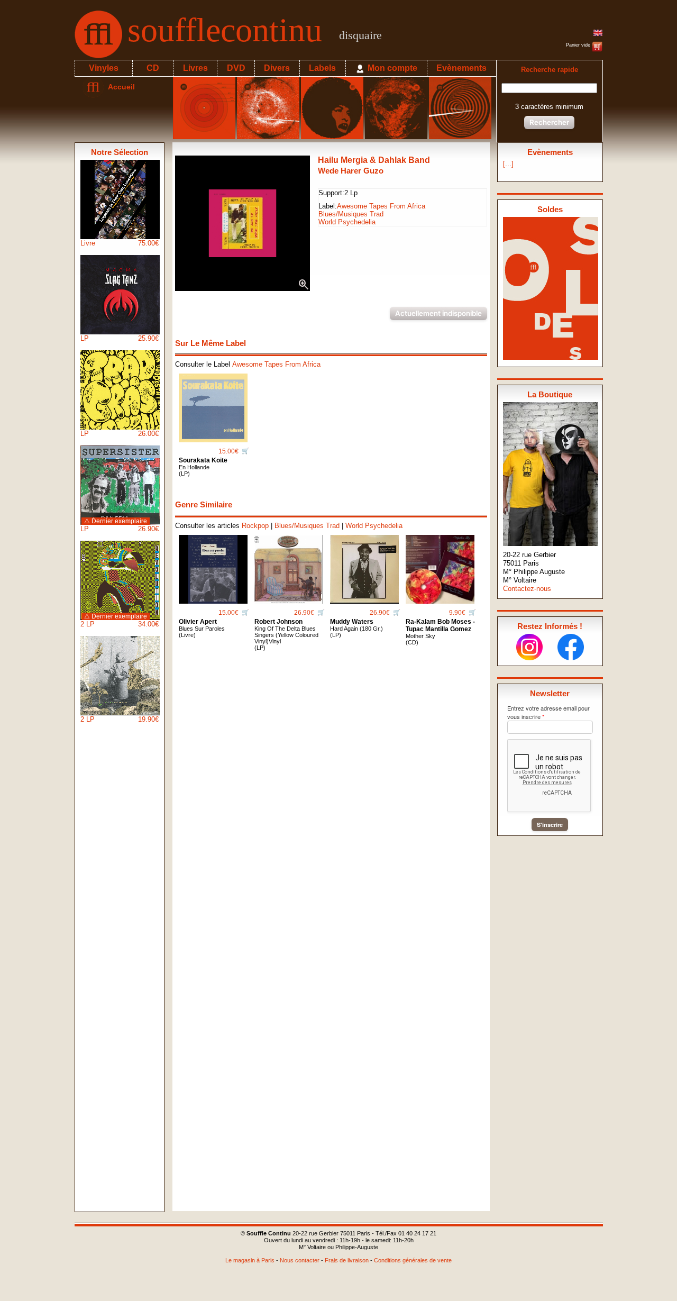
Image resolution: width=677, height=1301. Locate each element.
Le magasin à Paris (250, 1260)
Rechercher (549, 122)
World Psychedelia (347, 222)
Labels (322, 67)
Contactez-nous (527, 589)
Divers (277, 67)
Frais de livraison (347, 1260)
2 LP (119, 620)
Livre (119, 243)
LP (119, 338)
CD (153, 67)
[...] (508, 164)
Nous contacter (299, 1260)
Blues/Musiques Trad (350, 214)
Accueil (119, 87)
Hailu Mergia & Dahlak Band (374, 160)
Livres (195, 67)
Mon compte (391, 67)
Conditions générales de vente (413, 1260)
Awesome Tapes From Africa (381, 206)
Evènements (461, 67)
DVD (236, 67)
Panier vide (579, 45)
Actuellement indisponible (438, 313)
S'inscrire (550, 825)
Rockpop (255, 526)
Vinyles (103, 67)
